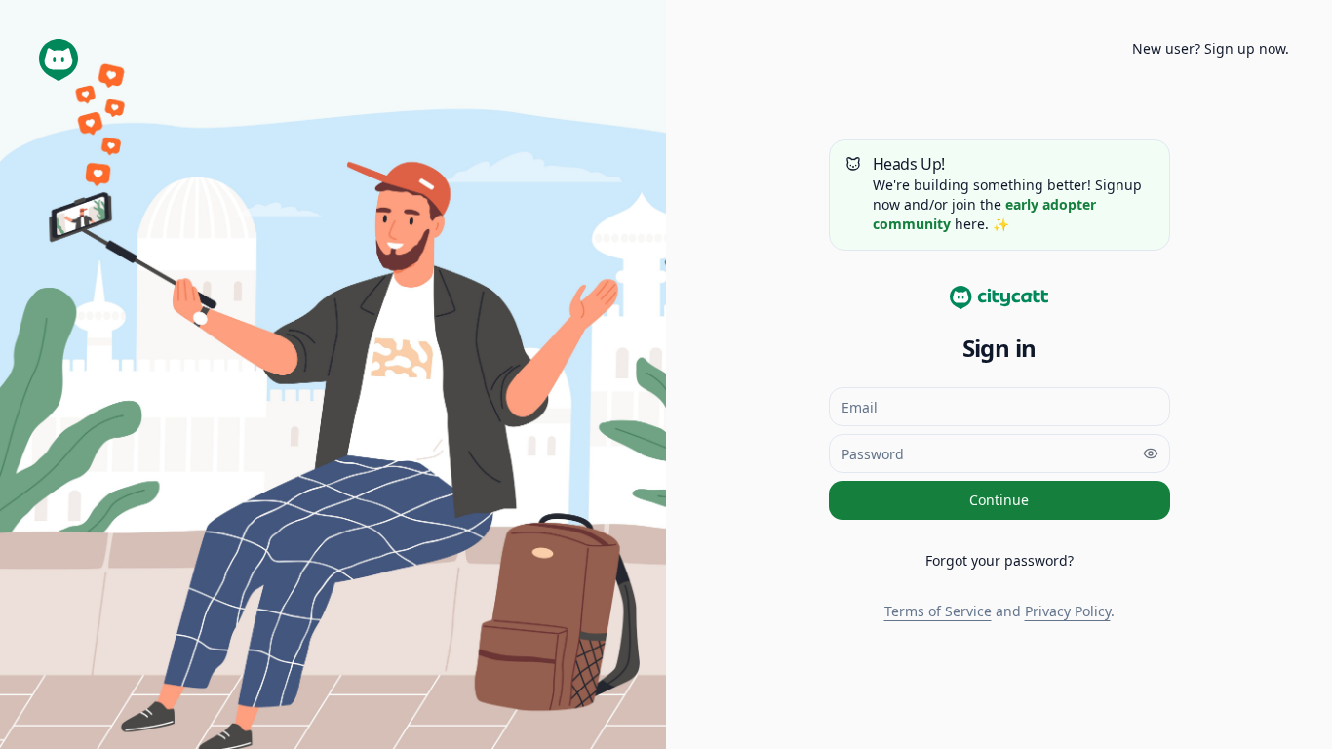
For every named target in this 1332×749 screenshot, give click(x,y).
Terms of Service (938, 611)
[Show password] (1150, 453)
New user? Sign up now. (1210, 48)
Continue (999, 500)
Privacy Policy (1068, 611)
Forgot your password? (999, 560)
